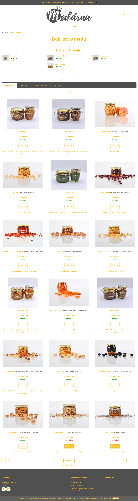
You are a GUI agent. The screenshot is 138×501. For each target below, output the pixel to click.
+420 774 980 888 (7, 485)
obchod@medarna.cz (9, 483)
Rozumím (115, 498)
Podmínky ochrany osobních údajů (82, 488)
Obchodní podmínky (78, 485)
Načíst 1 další (69, 461)
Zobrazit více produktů (68, 73)
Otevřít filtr (68, 92)
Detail (22, 145)
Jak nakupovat (76, 483)
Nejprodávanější (41, 85)
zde (110, 498)
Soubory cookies (76, 491)
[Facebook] (4, 489)
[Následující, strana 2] (128, 460)
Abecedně (58, 85)
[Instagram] (8, 489)
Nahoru (7, 461)
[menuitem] (60, 26)
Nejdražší (24, 85)
